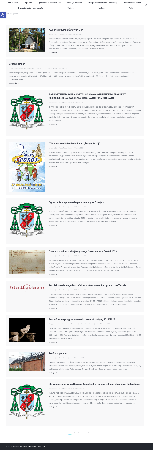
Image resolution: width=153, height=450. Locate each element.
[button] (3, 15)
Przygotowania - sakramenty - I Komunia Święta (66, 324)
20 (88, 432)
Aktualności (53, 34)
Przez (65, 34)
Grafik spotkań (17, 63)
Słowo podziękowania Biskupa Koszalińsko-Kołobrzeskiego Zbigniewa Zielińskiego (94, 384)
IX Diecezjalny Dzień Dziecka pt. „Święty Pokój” (74, 143)
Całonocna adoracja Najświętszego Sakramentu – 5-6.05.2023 (83, 251)
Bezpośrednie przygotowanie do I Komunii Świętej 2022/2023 (82, 319)
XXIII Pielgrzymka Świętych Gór (66, 29)
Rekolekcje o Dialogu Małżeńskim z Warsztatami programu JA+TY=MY (87, 285)
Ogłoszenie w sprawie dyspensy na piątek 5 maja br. (77, 202)
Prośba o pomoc (58, 353)
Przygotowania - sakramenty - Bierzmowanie (25, 68)
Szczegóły (53, 53)
